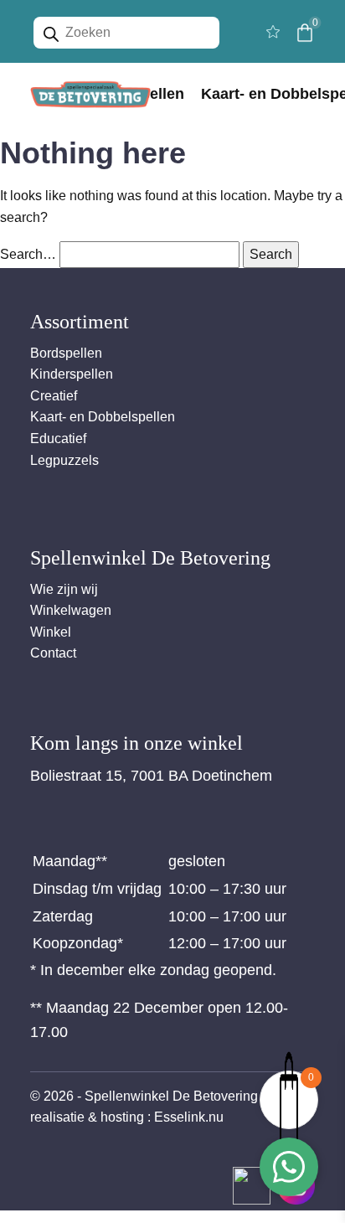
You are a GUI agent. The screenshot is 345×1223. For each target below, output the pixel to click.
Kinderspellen (71, 374)
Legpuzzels (64, 460)
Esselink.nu (189, 1117)
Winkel (50, 632)
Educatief (58, 438)
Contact (53, 653)
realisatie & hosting (87, 1117)
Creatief (53, 396)
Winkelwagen (70, 610)
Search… (28, 254)
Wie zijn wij (64, 589)
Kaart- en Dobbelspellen (102, 417)
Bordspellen (66, 353)
